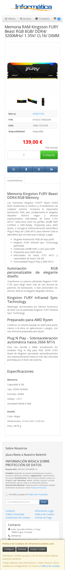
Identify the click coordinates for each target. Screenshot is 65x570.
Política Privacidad (15, 514)
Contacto (44, 18)
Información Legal (44, 510)
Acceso (26, 18)
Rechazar (22, 549)
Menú (11, 18)
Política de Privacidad (38, 488)
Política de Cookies (50, 565)
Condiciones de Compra (18, 517)
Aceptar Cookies (37, 549)
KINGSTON (38, 113)
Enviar (43, 502)
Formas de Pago (43, 517)
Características (14, 180)
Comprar (49, 155)
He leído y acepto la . (28, 494)
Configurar (9, 549)
